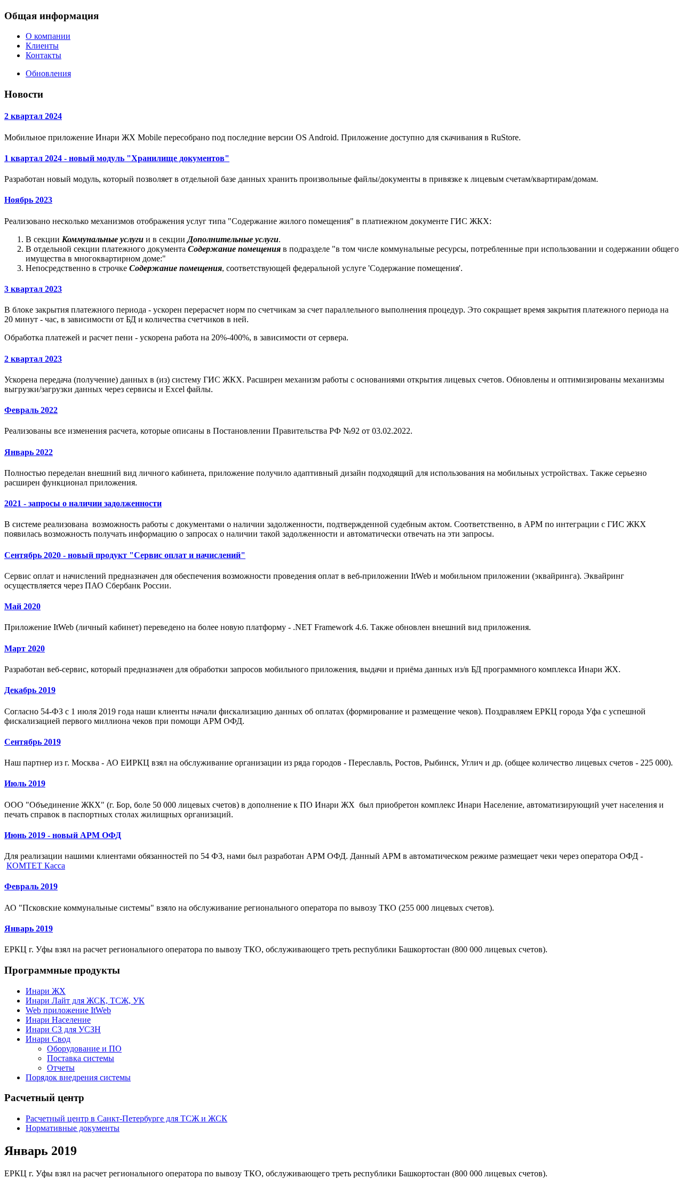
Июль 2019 (24, 783)
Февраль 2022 (31, 410)
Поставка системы (80, 1058)
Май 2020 (22, 606)
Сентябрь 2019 (32, 741)
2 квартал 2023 (33, 358)
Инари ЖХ (46, 990)
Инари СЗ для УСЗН (63, 1029)
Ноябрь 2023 (28, 199)
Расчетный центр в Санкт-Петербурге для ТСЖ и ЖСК (126, 1118)
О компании (48, 36)
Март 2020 (24, 648)
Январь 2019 (28, 928)
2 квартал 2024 (33, 116)
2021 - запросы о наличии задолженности (83, 503)
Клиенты (42, 45)
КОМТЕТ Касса (35, 865)
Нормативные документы (73, 1128)
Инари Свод (48, 1038)
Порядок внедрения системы (78, 1077)
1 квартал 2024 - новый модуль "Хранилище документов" (116, 158)
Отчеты (61, 1067)
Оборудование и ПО (84, 1048)
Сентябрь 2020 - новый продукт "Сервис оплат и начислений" (124, 555)
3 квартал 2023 (33, 288)
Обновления (48, 73)
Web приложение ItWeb (68, 1010)
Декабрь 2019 (29, 690)
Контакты (43, 55)
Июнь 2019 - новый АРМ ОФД (62, 835)
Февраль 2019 (31, 886)
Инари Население (58, 1019)
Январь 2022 (28, 452)
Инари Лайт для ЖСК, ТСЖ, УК (85, 1000)
